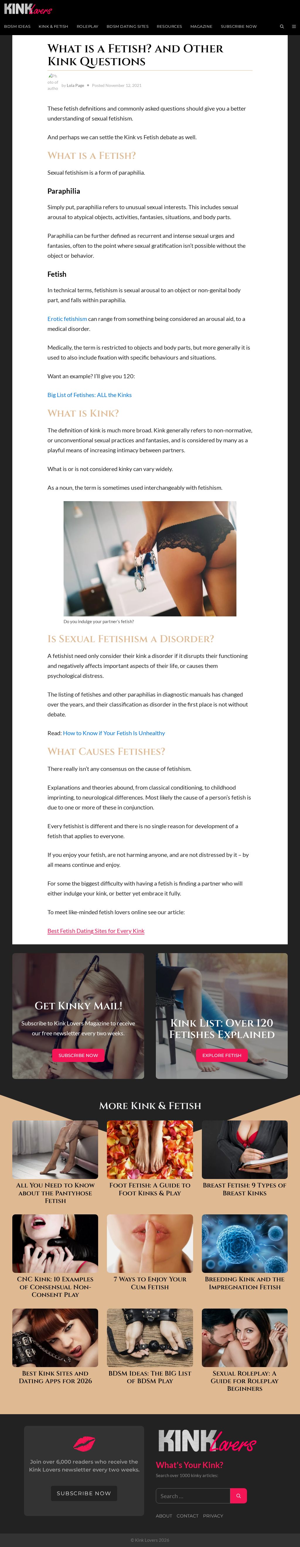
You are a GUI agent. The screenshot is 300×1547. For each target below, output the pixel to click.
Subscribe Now (239, 26)
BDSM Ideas (17, 26)
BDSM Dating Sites (128, 26)
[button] (294, 26)
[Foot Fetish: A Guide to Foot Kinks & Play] (150, 1174)
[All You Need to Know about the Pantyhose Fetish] (55, 1174)
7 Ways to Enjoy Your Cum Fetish (150, 1283)
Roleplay (87, 26)
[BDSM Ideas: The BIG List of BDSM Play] (150, 1362)
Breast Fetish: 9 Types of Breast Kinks (245, 1189)
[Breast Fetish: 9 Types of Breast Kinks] (245, 1174)
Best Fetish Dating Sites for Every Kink (95, 930)
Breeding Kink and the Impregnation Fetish (244, 1283)
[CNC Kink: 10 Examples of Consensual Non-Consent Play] (55, 1267)
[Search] (238, 1495)
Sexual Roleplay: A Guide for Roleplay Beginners (245, 1381)
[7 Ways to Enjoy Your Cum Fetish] (150, 1267)
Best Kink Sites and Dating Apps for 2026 (55, 1378)
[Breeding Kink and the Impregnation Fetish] (245, 1267)
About (164, 1516)
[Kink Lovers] (32, 9)
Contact (188, 1516)
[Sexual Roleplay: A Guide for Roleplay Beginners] (245, 1362)
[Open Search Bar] (282, 26)
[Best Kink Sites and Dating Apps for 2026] (55, 1362)
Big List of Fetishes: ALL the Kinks (89, 394)
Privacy (213, 1516)
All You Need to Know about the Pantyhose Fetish (55, 1193)
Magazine (201, 26)
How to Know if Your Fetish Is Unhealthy (114, 732)
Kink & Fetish (54, 26)
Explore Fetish (221, 1055)
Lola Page (75, 85)
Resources (169, 26)
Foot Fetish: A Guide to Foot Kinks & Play (149, 1189)
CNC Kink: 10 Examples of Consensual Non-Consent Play (55, 1287)
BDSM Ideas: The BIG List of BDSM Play (149, 1378)
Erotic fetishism (67, 318)
